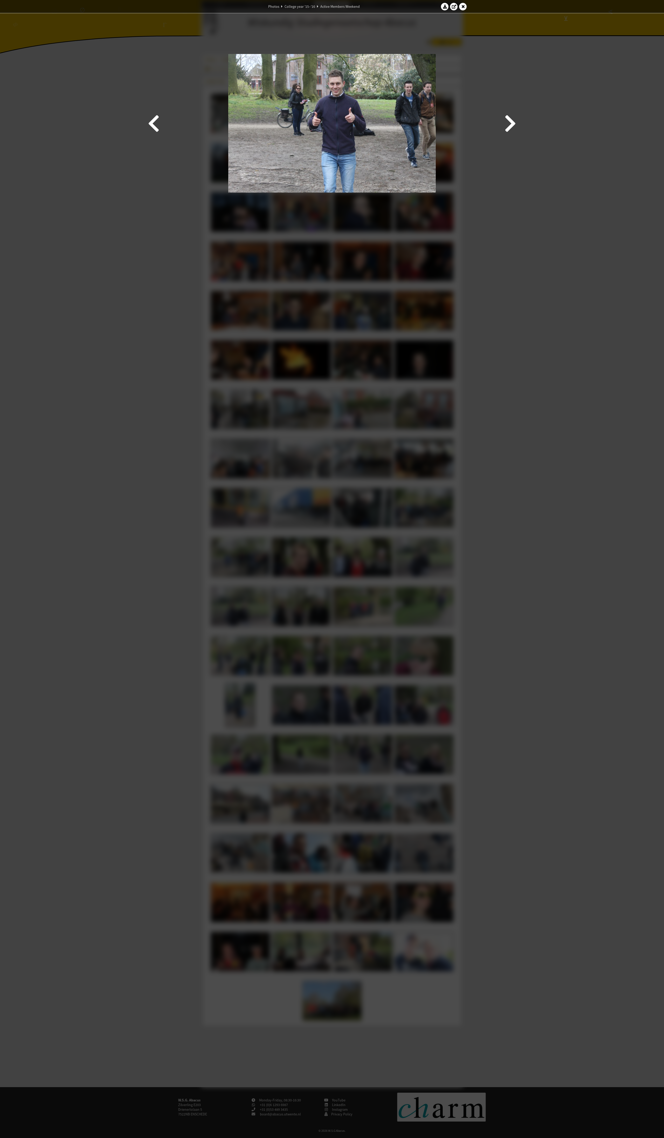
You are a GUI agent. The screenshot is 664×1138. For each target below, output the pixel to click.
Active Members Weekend (340, 6)
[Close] (463, 6)
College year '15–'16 (300, 6)
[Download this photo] (445, 6)
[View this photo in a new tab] (454, 6)
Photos (273, 6)
